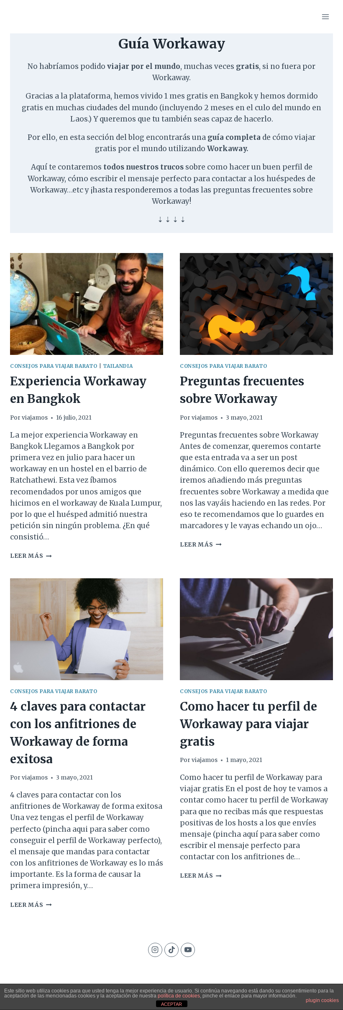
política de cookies (179, 996)
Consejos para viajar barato (53, 366)
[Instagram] (155, 950)
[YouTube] (188, 950)
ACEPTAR (171, 1004)
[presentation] (86, 304)
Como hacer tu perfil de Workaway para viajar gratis (248, 724)
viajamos (35, 417)
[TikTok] (171, 950)
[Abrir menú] (325, 16)
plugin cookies (322, 1000)
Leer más (31, 555)
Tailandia (118, 366)
